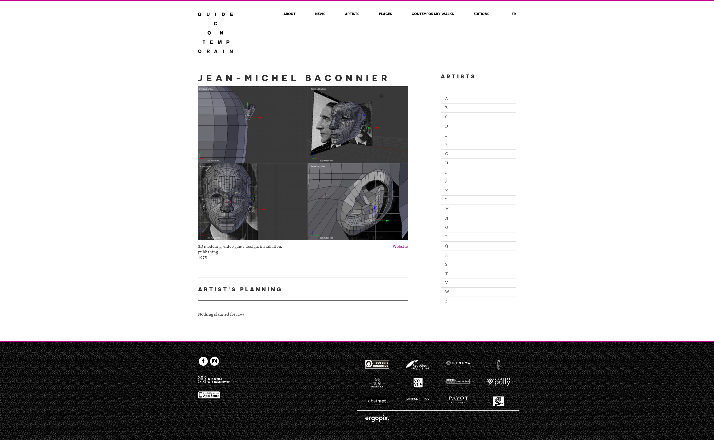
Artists (352, 14)
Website (400, 247)
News (320, 14)
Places (385, 14)
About (289, 14)
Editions (481, 14)
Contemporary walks (433, 14)
